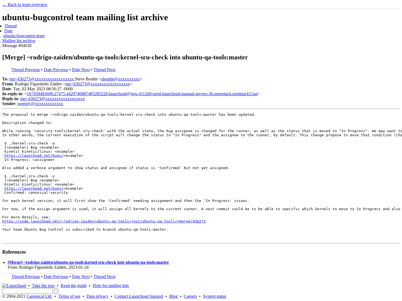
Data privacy (97, 296)
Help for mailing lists (111, 285)
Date (8, 30)
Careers (190, 296)
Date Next (81, 69)
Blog (173, 296)
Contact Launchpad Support (139, 296)
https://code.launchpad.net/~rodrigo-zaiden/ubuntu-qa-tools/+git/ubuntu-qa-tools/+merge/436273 (104, 221)
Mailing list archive (18, 40)
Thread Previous (25, 69)
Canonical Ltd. (39, 296)
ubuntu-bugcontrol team (24, 35)
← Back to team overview (25, 4)
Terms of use (69, 296)
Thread (10, 26)
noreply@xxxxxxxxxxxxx (40, 103)
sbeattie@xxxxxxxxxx (120, 79)
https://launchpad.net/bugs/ (33, 156)
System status (214, 296)
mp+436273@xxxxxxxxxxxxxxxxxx (41, 79)
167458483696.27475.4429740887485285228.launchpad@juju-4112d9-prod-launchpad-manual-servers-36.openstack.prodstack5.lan (142, 93)
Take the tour (43, 285)
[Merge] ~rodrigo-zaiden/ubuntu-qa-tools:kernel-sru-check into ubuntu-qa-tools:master (88, 262)
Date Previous (56, 69)
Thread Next (104, 69)
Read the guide (74, 285)
